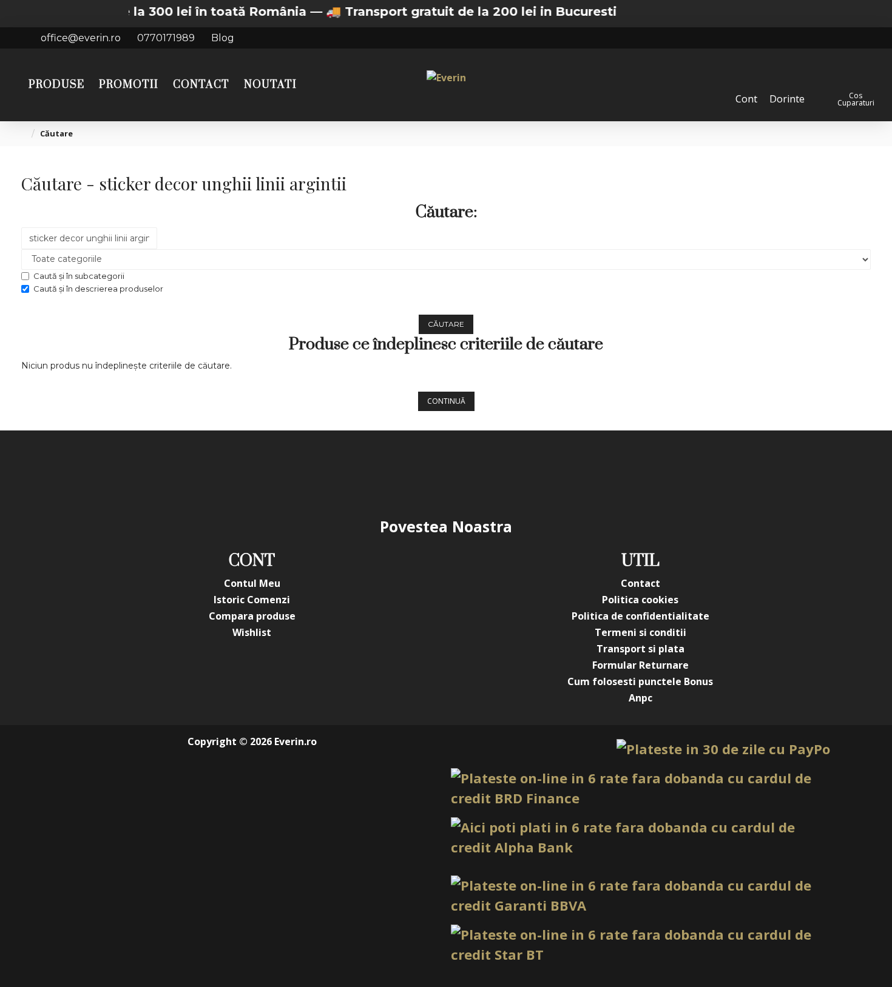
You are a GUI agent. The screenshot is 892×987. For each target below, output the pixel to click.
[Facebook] (324, 473)
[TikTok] (519, 473)
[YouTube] (421, 473)
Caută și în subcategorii (78, 276)
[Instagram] (373, 473)
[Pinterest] (470, 473)
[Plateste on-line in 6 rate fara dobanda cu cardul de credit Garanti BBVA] (640, 895)
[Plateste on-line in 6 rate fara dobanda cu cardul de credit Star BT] (640, 945)
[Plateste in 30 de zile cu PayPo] (723, 749)
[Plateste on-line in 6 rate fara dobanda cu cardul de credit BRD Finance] (640, 788)
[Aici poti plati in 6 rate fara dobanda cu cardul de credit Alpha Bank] (640, 837)
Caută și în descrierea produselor (98, 288)
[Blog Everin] (567, 473)
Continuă (446, 401)
